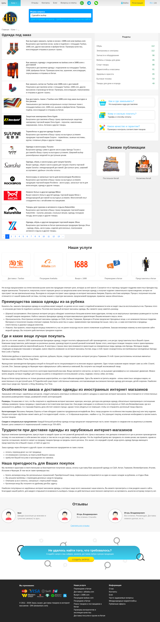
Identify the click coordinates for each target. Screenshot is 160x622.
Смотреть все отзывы (80, 526)
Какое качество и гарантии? (123, 126)
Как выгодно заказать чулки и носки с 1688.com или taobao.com (56, 41)
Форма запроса (37, 12)
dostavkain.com (40, 606)
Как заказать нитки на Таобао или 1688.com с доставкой (52, 84)
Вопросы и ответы (69, 3)
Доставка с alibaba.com (84, 592)
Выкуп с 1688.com (81, 595)
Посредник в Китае (82, 601)
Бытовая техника (125, 79)
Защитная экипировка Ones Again (42, 116)
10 (44, 236)
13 (59, 236)
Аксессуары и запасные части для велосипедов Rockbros (53, 177)
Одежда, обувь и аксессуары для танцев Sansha (48, 162)
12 (54, 236)
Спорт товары (125, 65)
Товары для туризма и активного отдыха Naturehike (50, 207)
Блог (55, 3)
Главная (5, 30)
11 (49, 236)
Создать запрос (80, 560)
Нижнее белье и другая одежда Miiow (43, 192)
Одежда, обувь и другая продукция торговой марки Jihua (53, 222)
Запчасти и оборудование (125, 55)
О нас (111, 589)
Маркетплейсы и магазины (125, 69)
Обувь (125, 46)
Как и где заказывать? (121, 101)
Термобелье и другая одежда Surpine (43, 132)
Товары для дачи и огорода (125, 83)
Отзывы (34, 3)
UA (155, 3)
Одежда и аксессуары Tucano (40, 147)
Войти (125, 3)
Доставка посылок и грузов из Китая (89, 616)
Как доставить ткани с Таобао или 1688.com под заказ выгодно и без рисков (56, 100)
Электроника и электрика (125, 51)
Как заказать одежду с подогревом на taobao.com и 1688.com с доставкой (55, 64)
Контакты (46, 3)
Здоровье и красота (125, 74)
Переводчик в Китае (82, 589)
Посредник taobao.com (83, 598)
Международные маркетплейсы (123, 601)
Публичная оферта (117, 604)
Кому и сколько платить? (122, 113)
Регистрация (137, 3)
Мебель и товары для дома (125, 60)
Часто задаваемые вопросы (121, 598)
